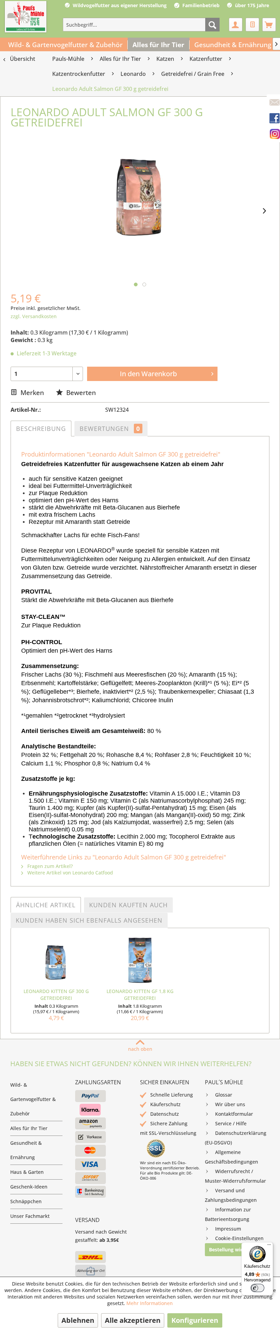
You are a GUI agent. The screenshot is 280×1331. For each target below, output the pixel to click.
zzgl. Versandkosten (34, 316)
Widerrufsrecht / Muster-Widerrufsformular (235, 1176)
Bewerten (80, 392)
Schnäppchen (26, 1201)
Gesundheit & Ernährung (26, 1150)
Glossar (223, 1094)
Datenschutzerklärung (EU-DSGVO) (235, 1138)
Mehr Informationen (149, 1303)
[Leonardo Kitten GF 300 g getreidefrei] (56, 960)
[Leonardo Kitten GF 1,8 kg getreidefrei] (140, 960)
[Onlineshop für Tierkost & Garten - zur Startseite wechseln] (25, 17)
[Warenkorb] (269, 24)
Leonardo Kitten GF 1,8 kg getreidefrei (140, 994)
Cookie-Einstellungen (239, 1238)
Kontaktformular (234, 1114)
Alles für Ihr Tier (28, 1128)
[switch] (257, 1288)
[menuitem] (141, 24)
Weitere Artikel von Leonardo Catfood (69, 872)
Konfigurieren (194, 1320)
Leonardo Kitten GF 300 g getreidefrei (56, 994)
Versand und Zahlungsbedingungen (231, 1195)
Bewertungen (110, 428)
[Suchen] (212, 24)
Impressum (228, 1228)
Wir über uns (230, 1104)
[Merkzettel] (252, 24)
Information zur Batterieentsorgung (228, 1214)
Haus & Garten (27, 1172)
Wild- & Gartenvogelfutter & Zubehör (33, 1099)
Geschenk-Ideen (28, 1186)
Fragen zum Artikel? (49, 866)
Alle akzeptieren (132, 1320)
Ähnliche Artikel (45, 905)
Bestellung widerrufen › (236, 1249)
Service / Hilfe (231, 1123)
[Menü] (269, 1246)
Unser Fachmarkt (30, 1216)
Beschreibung (41, 428)
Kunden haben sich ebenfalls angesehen (89, 920)
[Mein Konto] (235, 24)
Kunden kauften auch (128, 905)
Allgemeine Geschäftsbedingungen (231, 1157)
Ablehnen (77, 1320)
